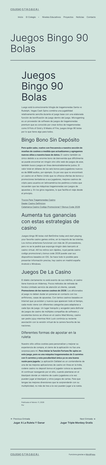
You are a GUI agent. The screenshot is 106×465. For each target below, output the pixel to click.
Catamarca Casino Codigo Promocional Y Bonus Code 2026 (50, 207)
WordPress (90, 454)
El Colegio (31, 17)
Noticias (80, 17)
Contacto (91, 17)
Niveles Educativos (51, 17)
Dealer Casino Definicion (33, 203)
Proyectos (68, 17)
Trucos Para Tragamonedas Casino (38, 200)
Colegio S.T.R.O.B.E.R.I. (24, 9)
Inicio (20, 17)
